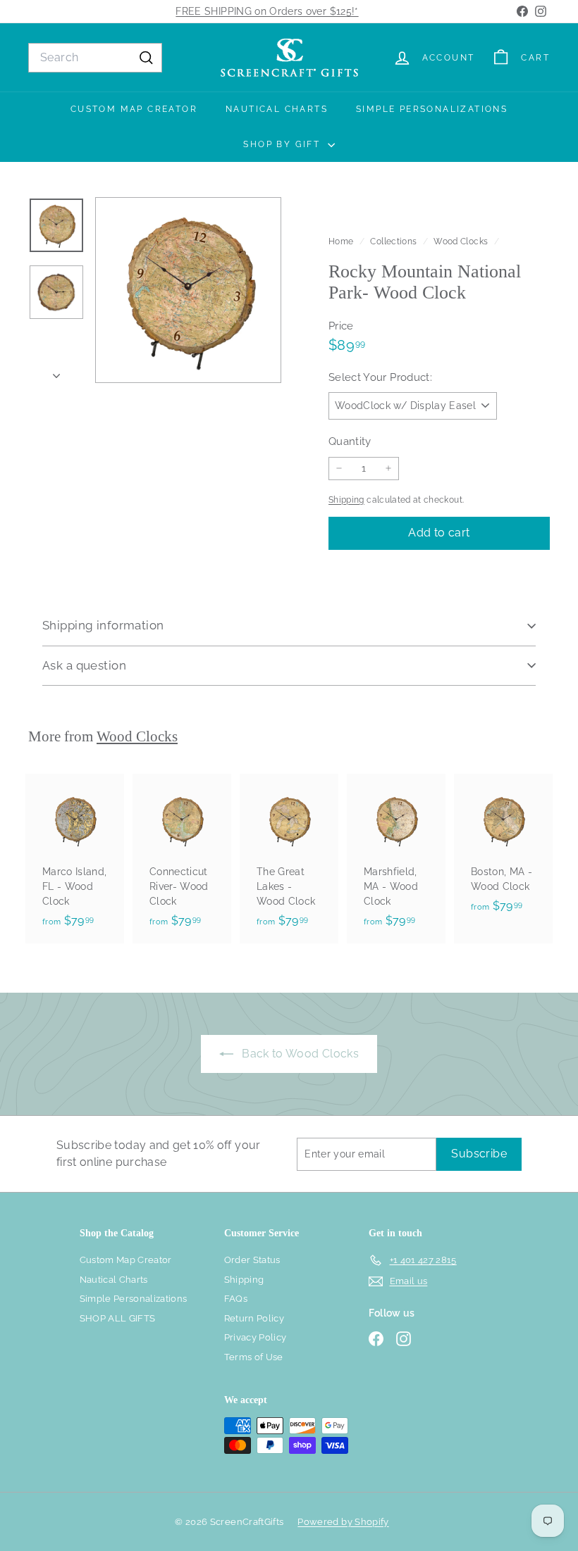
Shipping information (103, 625)
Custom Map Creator (133, 109)
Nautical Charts (277, 109)
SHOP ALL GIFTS (118, 1318)
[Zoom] (188, 290)
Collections (394, 241)
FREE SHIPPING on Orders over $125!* (267, 11)
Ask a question (84, 665)
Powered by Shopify (342, 1522)
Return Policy (254, 1318)
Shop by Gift (283, 144)
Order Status (252, 1260)
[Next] (56, 372)
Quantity (349, 441)
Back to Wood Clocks (299, 1053)
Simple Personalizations (432, 109)
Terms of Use (253, 1357)
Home (342, 241)
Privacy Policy (255, 1337)
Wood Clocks (461, 241)
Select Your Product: (380, 377)
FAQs (235, 1298)
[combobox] (95, 58)
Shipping (346, 500)
